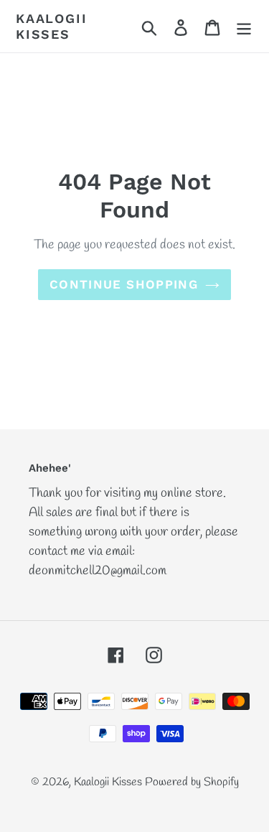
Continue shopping (123, 284)
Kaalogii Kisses (51, 26)
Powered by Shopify (192, 782)
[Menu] (244, 26)
